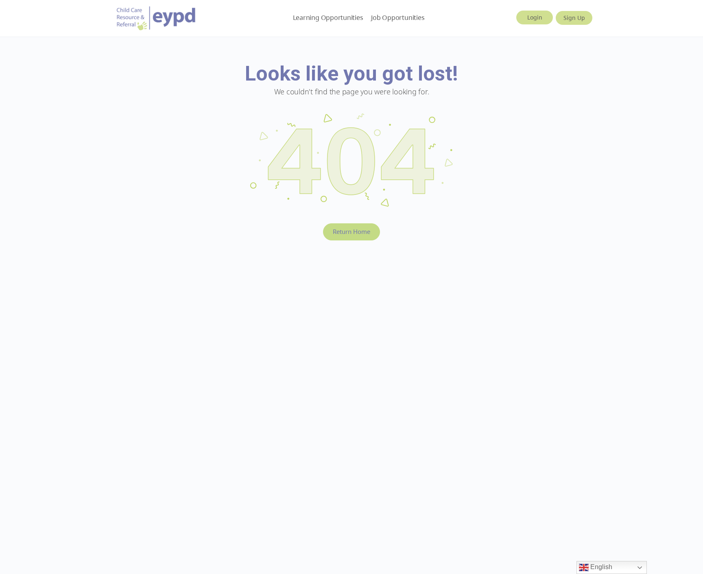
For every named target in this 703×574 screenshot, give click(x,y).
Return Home (351, 231)
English (600, 566)
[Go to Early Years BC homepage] (156, 17)
